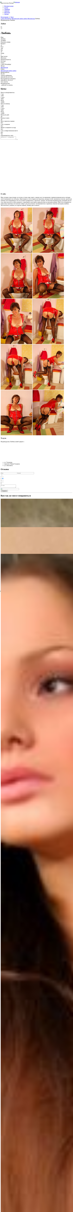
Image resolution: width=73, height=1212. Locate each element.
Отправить (4, 491)
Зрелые (6, 14)
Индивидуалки (8, 6)
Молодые (7, 12)
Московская (31, 18)
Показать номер (5, 42)
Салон (6, 7)
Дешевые (7, 9)
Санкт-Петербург (6, 18)
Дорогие (6, 11)
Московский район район (20, 18)
